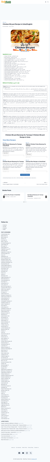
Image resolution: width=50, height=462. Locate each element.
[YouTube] (23, 453)
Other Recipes (4, 244)
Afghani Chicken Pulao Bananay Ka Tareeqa (36, 144)
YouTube (4, 226)
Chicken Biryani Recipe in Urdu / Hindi (9, 177)
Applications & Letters (5, 252)
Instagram (5, 228)
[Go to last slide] (4, 197)
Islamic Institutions (4, 321)
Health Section (4, 293)
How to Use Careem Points (42, 183)
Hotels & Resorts (4, 311)
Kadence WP (34, 459)
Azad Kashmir (4, 382)
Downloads (3, 250)
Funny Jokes (3, 284)
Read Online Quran (5, 439)
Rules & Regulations (5, 257)
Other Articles (4, 353)
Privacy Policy (30, 447)
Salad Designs (4, 247)
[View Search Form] (48, 2)
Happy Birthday (4, 403)
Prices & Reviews (4, 396)
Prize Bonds (3, 397)
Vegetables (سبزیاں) (5, 249)
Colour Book (3, 269)
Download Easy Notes (5, 266)
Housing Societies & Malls (6, 359)
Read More (6, 153)
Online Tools (3, 351)
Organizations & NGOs (5, 372)
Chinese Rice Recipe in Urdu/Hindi (35, 161)
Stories (2, 274)
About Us (13, 447)
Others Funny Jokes (5, 289)
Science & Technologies (5, 348)
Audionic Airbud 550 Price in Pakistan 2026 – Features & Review (13, 425)
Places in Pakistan (4, 378)
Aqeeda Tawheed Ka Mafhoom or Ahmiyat (9, 423)
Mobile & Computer (5, 347)
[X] (30, 453)
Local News (3, 345)
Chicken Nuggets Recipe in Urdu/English (11, 183)
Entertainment (4, 283)
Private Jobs (3, 336)
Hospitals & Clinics (4, 302)
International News (5, 344)
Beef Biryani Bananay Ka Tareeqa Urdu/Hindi (12, 144)
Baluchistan (3, 384)
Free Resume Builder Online (6, 434)
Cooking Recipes (4, 234)
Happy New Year (4, 405)
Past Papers (3, 281)
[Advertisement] (25, 13)
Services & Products (5, 362)
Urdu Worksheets (4, 280)
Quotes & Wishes (4, 399)
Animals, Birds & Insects (6, 341)
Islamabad (3, 387)
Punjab (2, 391)
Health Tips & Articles (5, 296)
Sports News (3, 350)
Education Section (4, 259)
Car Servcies (3, 357)
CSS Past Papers (4, 253)
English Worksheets (5, 277)
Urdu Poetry (3, 409)
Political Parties (4, 379)
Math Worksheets (4, 278)
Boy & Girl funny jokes (5, 286)
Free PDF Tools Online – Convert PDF (8, 432)
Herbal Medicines (4, 298)
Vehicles (2, 363)
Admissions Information (5, 262)
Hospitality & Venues (5, 308)
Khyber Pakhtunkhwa (5, 388)
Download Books (4, 263)
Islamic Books (3, 320)
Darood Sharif (4, 326)
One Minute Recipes (5, 243)
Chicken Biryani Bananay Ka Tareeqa (13, 161)
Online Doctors (4, 307)
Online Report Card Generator (7, 437)
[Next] (46, 197)
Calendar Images (4, 356)
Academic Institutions (5, 260)
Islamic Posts (3, 323)
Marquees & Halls (4, 313)
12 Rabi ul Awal (4, 324)
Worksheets (3, 275)
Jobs (2, 332)
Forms (2, 255)
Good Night (3, 402)
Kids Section (3, 268)
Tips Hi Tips (3, 417)
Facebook (5, 225)
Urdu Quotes (3, 411)
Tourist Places (4, 394)
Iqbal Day (3, 406)
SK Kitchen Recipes (20, 177)
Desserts (3, 238)
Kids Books (3, 271)
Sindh (2, 393)
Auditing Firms (4, 354)
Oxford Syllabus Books (5, 265)
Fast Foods (3, 240)
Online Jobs (3, 335)
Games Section (4, 290)
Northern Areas (4, 390)
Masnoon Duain (4, 329)
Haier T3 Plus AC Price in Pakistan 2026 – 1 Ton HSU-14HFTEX (13, 426)
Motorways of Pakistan (5, 371)
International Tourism (5, 385)
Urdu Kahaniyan (4, 418)
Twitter (4, 229)
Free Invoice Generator (5, 436)
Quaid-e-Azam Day (5, 408)
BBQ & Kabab (3, 237)
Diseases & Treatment (5, 295)
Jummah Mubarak (4, 327)
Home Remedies (4, 299)
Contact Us (36, 447)
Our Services (3, 366)
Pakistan (3, 368)
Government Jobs (4, 333)
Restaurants (3, 314)
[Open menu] (46, 2)
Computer (3, 414)
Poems (2, 272)
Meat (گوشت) (3, 241)
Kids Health (3, 305)
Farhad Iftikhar (6, 26)
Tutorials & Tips (4, 412)
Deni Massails (4, 317)
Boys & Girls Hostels (5, 310)
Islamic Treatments (5, 304)
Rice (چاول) (4, 22)
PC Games (3, 292)
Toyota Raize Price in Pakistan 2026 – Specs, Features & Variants (14, 428)
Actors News (3, 339)
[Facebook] (19, 453)
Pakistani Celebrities (5, 376)
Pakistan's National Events (6, 375)
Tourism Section (4, 381)
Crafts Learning (4, 415)
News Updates (4, 338)
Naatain (2, 330)
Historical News (4, 342)
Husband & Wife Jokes (5, 287)
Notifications (3, 256)
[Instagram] (27, 453)
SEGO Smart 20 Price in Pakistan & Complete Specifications (13, 430)
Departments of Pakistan (6, 369)
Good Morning (4, 400)
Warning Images (4, 365)
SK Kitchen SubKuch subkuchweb (30, 177)
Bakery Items (3, 235)
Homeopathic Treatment (6, 301)
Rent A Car (3, 360)
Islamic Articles (4, 318)
